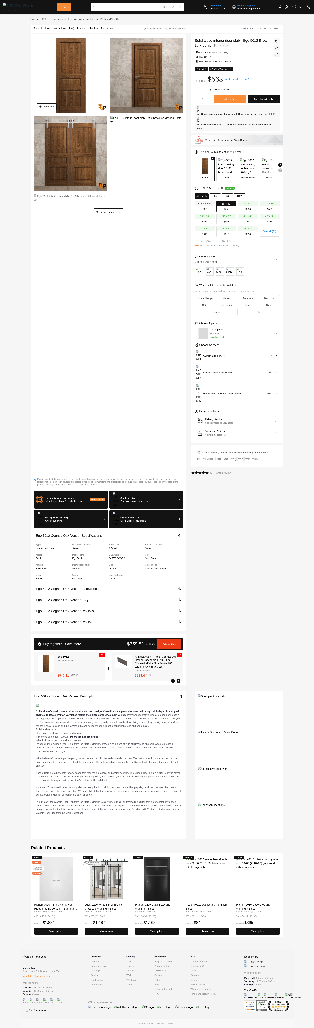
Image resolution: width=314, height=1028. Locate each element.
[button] (71, 500)
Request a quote (163, 961)
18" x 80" (113, 568)
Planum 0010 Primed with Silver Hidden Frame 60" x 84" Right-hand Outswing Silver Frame (55, 906)
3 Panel (113, 548)
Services (95, 975)
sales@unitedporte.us (248, 8)
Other (259, 312)
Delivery (194, 975)
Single (75, 548)
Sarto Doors (240, 140)
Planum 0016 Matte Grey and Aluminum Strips (253, 906)
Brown (39, 578)
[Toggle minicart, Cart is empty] (308, 7)
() (212, 89)
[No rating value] (200, 473)
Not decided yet (205, 298)
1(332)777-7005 (217, 8)
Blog (156, 984)
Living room (226, 305)
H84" (227, 196)
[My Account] (287, 7)
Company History (100, 966)
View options (56, 931)
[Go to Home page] (20, 7)
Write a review (222, 89)
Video (157, 980)
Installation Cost (198, 966)
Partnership (160, 970)
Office (205, 305)
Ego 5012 (63, 656)
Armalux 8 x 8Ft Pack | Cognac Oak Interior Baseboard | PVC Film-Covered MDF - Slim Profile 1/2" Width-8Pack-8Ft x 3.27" (155, 661)
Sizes (193, 970)
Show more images (106, 212)
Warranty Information (201, 989)
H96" (239, 196)
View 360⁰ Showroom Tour (36, 976)
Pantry (248, 305)
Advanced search (163, 989)
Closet (269, 305)
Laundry (215, 312)
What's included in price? (237, 79)
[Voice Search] (173, 7)
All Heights (201, 196)
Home (33, 19)
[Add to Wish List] (277, 41)
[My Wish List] (301, 7)
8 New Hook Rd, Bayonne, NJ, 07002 (255, 114)
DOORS (43, 19)
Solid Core (150, 558)
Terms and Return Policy (203, 993)
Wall (128, 975)
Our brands (97, 980)
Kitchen (226, 298)
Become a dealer (163, 966)
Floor (129, 984)
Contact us (96, 984)
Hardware (131, 970)
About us (95, 961)
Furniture (131, 966)
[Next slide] (280, 165)
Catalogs (95, 970)
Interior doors (57, 19)
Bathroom (269, 298)
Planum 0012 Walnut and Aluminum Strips (206, 906)
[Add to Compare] (277, 48)
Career (194, 980)
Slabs (148, 548)
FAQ (156, 993)
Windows (131, 980)
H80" (215, 196)
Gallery (158, 975)
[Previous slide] (280, 170)
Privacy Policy (197, 984)
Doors (129, 961)
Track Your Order (199, 961)
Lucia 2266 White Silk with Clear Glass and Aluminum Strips (104, 906)
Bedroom (248, 298)
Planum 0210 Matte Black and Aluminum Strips (152, 906)
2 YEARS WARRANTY (210, 452)
